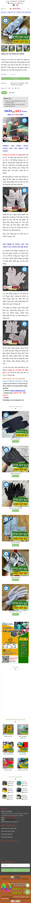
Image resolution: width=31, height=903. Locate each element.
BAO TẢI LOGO (8, 770)
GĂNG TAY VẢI (11, 12)
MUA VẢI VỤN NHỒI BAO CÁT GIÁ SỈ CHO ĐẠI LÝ (25, 796)
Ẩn (10, 98)
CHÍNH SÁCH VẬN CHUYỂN (8, 831)
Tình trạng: (4, 74)
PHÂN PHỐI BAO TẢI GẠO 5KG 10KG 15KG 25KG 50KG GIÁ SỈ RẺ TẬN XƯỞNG (10, 796)
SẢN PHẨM (21, 83)
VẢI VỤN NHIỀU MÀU (8, 754)
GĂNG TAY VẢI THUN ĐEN (15, 508)
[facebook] (14, 5)
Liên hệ (16, 78)
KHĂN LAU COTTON (23, 770)
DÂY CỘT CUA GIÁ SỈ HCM (25, 789)
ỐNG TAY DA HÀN (15, 542)
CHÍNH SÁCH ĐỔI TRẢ (6, 834)
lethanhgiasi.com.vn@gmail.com (16, 3)
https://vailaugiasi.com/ (10, 819)
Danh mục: (4, 83)
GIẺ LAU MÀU (22, 754)
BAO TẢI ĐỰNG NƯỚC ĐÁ (23, 737)
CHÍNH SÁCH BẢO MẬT (7, 837)
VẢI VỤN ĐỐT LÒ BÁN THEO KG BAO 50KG (25, 782)
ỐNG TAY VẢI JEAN (15, 439)
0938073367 (15, 1)
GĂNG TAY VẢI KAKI (15, 473)
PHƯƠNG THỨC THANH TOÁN (8, 828)
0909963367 (22, 1)
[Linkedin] (12, 88)
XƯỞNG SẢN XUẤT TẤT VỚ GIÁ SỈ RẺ (11, 782)
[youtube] (17, 5)
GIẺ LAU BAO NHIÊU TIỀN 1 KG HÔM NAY (11, 789)
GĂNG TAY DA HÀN (15, 577)
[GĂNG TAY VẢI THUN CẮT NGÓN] (15, 9)
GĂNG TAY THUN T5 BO (15, 611)
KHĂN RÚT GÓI (8, 736)
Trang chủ (3, 12)
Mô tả (4, 92)
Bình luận (11, 92)
